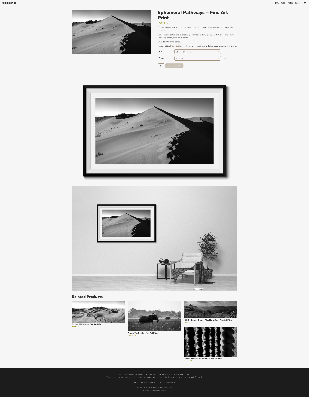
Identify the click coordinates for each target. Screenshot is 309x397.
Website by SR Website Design (154, 390)
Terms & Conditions (157, 382)
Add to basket (174, 66)
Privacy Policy (170, 382)
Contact (298, 3)
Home (277, 3)
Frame (161, 58)
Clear (224, 58)
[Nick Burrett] (9, 3)
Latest (146, 382)
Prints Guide (175, 46)
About (283, 3)
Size (160, 51)
